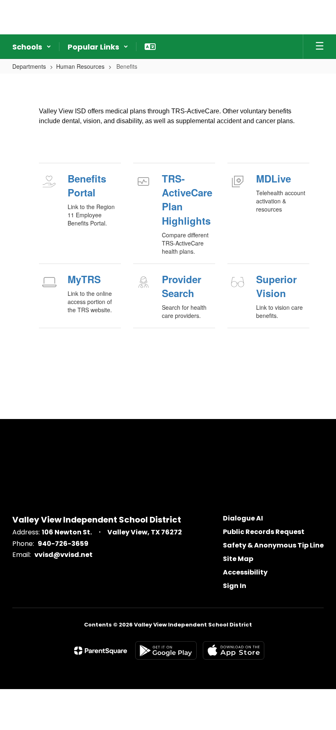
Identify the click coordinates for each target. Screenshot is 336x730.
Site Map (238, 558)
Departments (29, 66)
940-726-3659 (63, 543)
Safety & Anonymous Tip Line (273, 545)
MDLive (273, 178)
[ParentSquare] (100, 650)
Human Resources (80, 66)
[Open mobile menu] (319, 46)
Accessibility (245, 572)
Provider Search (181, 286)
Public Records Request (263, 531)
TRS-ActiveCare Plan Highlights (187, 199)
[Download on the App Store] (233, 650)
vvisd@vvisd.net (63, 554)
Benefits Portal (87, 185)
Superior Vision (276, 286)
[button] (31, 46)
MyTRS (84, 279)
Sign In (234, 585)
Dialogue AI (243, 518)
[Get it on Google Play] (166, 650)
